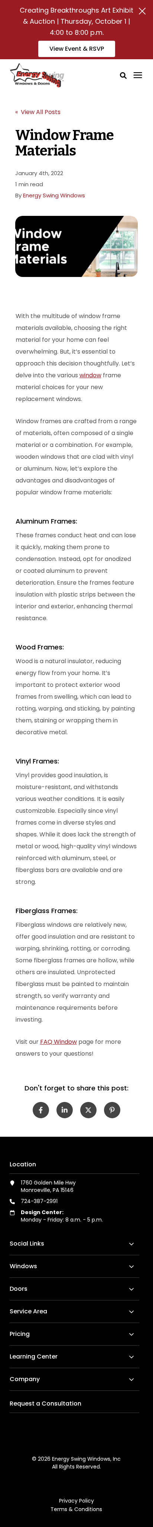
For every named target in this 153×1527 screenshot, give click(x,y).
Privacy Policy (76, 1500)
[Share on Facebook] (41, 1110)
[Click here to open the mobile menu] (137, 75)
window (90, 375)
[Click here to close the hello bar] (142, 11)
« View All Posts (38, 112)
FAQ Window (58, 1042)
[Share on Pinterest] (112, 1110)
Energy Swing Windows (54, 195)
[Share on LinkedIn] (64, 1110)
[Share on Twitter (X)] (88, 1110)
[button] (123, 75)
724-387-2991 (39, 1201)
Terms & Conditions (76, 1509)
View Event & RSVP (76, 48)
